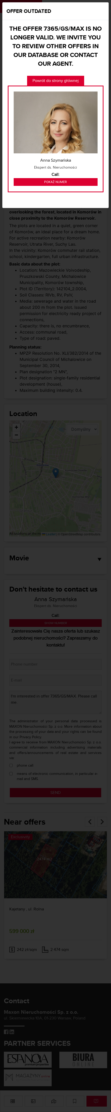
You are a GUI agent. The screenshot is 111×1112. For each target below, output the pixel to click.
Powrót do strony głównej (56, 81)
